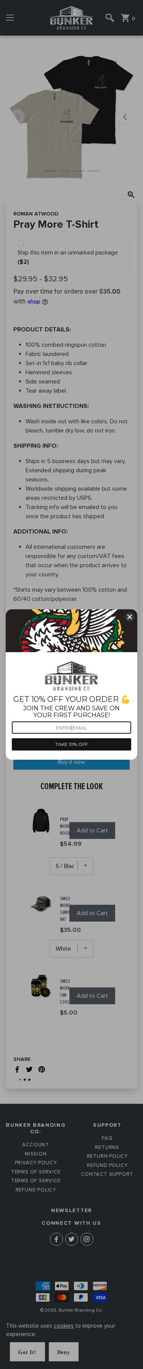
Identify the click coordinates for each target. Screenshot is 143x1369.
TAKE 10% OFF (71, 744)
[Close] (129, 617)
